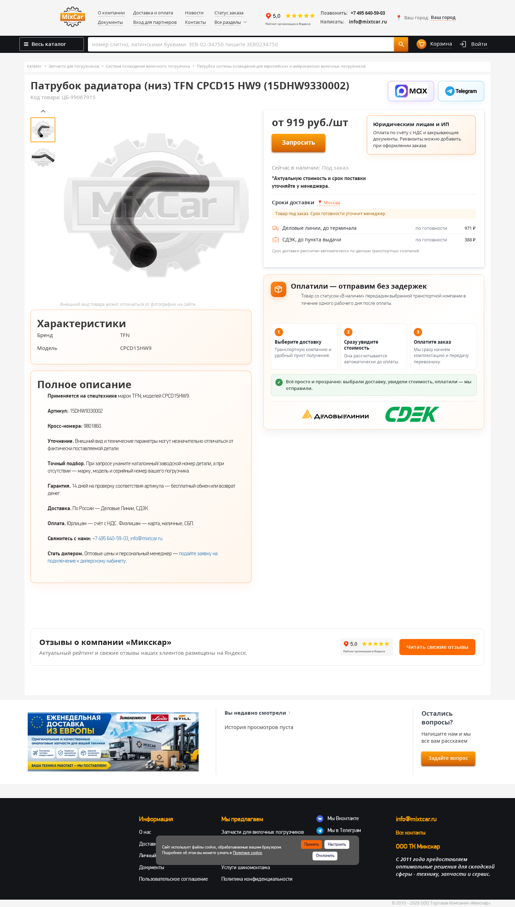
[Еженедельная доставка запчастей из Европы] (113, 741)
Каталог (34, 66)
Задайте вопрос (448, 758)
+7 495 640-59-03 (368, 13)
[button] (425, 17)
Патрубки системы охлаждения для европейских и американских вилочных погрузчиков (281, 66)
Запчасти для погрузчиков (74, 66)
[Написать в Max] (411, 91)
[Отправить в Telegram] (461, 91)
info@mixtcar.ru (368, 22)
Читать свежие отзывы (437, 646)
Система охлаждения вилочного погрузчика (148, 66)
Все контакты (410, 833)
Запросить (298, 142)
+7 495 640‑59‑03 (110, 538)
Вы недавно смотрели (255, 712)
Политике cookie (247, 853)
